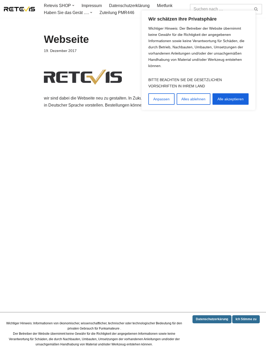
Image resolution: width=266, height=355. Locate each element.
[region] (198, 60)
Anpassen (161, 99)
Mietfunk (164, 5)
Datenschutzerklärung (129, 5)
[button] (73, 5)
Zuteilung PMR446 (116, 12)
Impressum (92, 5)
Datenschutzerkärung (212, 319)
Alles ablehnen (193, 99)
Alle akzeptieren (230, 99)
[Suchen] (256, 9)
